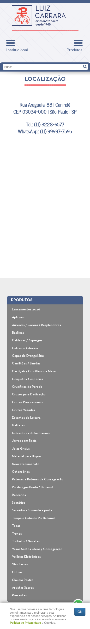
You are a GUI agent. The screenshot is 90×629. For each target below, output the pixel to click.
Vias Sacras (20, 564)
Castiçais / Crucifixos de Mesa (34, 371)
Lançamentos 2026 (26, 309)
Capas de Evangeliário (28, 355)
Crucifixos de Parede (27, 386)
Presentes (19, 595)
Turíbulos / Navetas (26, 541)
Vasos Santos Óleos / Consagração (37, 549)
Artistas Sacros (23, 587)
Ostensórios (21, 471)
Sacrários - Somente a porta (32, 510)
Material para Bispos (26, 456)
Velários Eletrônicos (26, 556)
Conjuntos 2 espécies (27, 379)
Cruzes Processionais (27, 402)
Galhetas (18, 425)
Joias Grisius (21, 448)
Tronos (17, 533)
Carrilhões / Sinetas (26, 363)
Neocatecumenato (25, 464)
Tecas (16, 525)
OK (80, 612)
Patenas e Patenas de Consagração (37, 479)
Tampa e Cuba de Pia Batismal (33, 518)
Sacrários (18, 502)
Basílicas (18, 332)
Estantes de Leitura (26, 417)
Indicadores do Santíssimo (31, 433)
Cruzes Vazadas (23, 410)
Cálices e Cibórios (25, 348)
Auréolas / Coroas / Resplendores (36, 325)
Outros (17, 572)
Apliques (18, 317)
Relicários (19, 495)
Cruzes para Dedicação (29, 394)
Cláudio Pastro (22, 580)
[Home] (39, 15)
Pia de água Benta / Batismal (32, 487)
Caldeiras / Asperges (27, 340)
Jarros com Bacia (24, 440)
